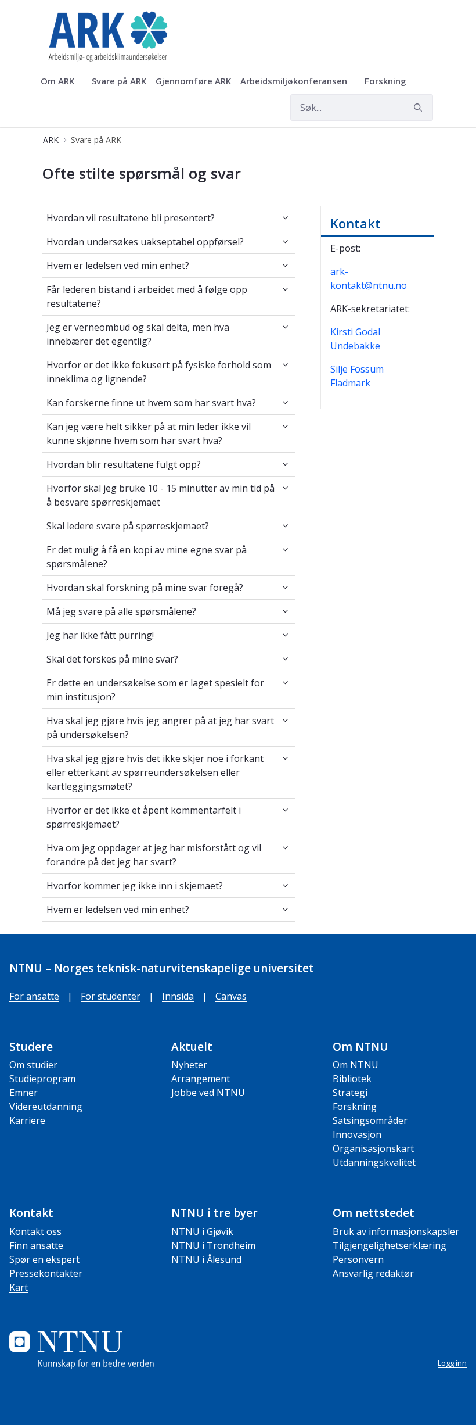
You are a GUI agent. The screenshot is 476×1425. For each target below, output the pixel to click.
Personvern (358, 1259)
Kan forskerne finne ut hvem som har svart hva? (151, 402)
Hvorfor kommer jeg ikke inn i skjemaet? (134, 885)
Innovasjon (357, 1134)
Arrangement (200, 1078)
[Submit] (419, 107)
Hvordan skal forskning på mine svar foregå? (144, 587)
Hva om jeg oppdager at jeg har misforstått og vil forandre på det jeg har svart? (153, 855)
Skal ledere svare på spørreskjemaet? (127, 526)
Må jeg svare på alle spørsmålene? (121, 611)
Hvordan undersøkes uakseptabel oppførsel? (145, 241)
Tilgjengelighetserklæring (389, 1245)
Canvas (231, 996)
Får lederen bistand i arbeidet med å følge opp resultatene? (146, 296)
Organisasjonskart (373, 1148)
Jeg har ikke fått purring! (100, 635)
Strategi (350, 1092)
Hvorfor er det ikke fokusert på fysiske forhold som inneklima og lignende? (158, 372)
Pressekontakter (45, 1273)
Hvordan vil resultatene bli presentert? (130, 218)
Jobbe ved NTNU (208, 1092)
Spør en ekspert (44, 1259)
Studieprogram (42, 1078)
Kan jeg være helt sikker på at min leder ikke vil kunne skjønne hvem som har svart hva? (148, 433)
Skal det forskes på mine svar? (112, 659)
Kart (18, 1287)
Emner (23, 1092)
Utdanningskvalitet (374, 1162)
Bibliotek (352, 1078)
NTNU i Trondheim (213, 1245)
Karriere (27, 1120)
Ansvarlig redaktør (373, 1273)
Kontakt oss (35, 1231)
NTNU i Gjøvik (202, 1231)
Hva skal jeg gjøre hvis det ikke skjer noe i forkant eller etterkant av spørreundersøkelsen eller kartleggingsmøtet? (155, 772)
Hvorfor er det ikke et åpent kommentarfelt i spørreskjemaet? (143, 817)
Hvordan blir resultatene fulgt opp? (123, 464)
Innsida (178, 996)
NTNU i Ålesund (206, 1259)
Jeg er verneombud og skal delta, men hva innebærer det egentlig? (137, 334)
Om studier (33, 1064)
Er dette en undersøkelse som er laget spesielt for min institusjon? (155, 689)
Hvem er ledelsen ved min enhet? (117, 265)
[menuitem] (61, 81)
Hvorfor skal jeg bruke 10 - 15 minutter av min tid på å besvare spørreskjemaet (160, 495)
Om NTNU (355, 1064)
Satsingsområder (370, 1120)
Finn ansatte (36, 1245)
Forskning (355, 1106)
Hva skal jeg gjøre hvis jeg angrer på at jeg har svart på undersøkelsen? (160, 727)
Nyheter (189, 1064)
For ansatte (34, 996)
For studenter (110, 996)
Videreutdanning (45, 1106)
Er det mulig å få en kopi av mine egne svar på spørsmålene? (146, 556)
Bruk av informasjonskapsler (396, 1231)
